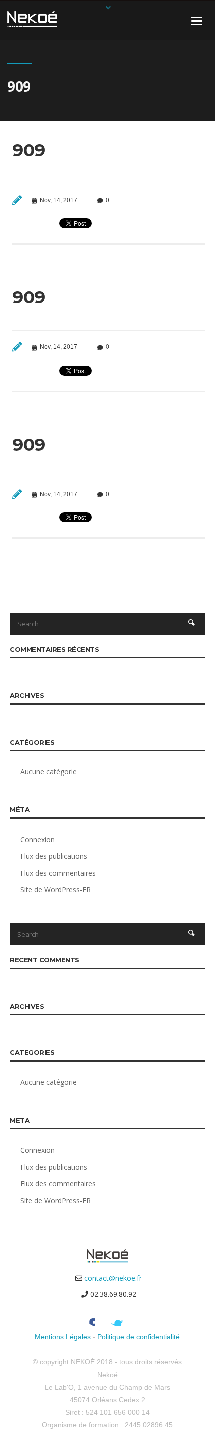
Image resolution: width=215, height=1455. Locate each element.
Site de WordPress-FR (55, 889)
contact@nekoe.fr (113, 1278)
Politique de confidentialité (139, 1337)
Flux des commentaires (58, 873)
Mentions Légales (63, 1337)
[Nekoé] (33, 18)
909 (29, 150)
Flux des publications (54, 856)
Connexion (37, 839)
